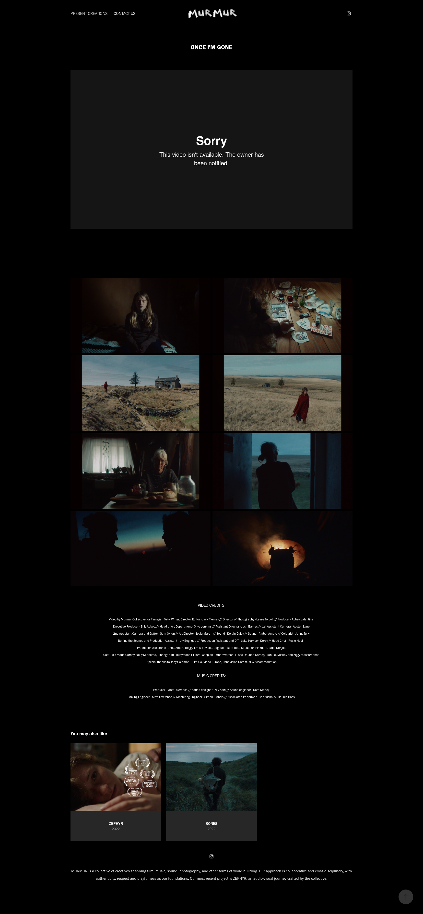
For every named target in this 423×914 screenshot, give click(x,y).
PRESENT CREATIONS (89, 13)
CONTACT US (125, 13)
